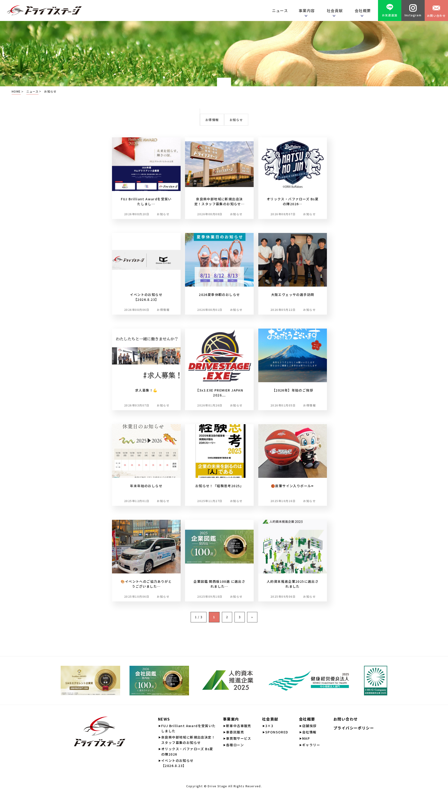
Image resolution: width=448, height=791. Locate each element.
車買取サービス (238, 738)
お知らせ (236, 120)
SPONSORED (276, 732)
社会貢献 (336, 10)
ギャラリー (311, 744)
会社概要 (307, 719)
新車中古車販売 (238, 725)
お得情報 (212, 120)
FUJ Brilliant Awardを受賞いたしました (188, 728)
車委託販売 (235, 732)
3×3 (269, 725)
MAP (306, 738)
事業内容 (308, 10)
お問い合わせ (436, 15)
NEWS (164, 719)
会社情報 (309, 732)
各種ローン (235, 744)
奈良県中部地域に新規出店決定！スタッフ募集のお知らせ (188, 740)
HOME (16, 91)
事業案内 (231, 719)
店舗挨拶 (309, 725)
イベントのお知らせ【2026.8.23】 (177, 763)
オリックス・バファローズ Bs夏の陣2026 (187, 751)
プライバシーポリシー (353, 728)
